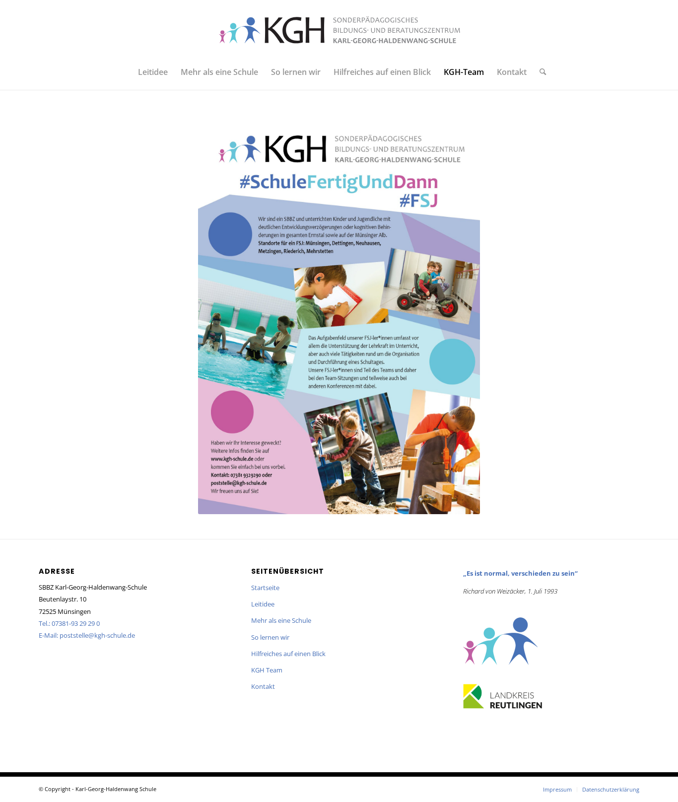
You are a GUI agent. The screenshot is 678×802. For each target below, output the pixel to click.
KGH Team (266, 670)
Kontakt (263, 686)
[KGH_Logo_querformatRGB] (339, 30)
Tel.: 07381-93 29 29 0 (69, 623)
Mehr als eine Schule (281, 620)
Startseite (265, 587)
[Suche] (539, 72)
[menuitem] (153, 72)
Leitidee (262, 604)
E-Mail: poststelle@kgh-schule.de (87, 635)
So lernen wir (270, 637)
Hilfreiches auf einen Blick (288, 653)
